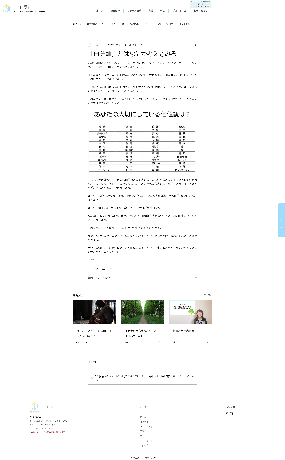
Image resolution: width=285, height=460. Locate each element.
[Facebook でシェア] (89, 269)
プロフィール (146, 441)
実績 (142, 431)
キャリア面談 (146, 426)
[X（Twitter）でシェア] (96, 269)
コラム (91, 259)
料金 (142, 436)
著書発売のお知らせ (96, 24)
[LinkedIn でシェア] (103, 269)
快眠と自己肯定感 (183, 330)
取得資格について (138, 24)
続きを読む (184, 24)
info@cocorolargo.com (48, 425)
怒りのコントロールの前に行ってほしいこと (93, 333)
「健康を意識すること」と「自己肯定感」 (141, 333)
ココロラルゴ (24, 7)
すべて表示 (207, 295)
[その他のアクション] (195, 44)
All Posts (77, 24)
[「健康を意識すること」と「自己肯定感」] (142, 312)
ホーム (143, 417)
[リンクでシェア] (110, 269)
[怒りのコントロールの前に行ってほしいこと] (94, 312)
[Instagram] (231, 413)
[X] (227, 413)
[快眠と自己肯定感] (190, 312)
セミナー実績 (118, 24)
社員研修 (144, 422)
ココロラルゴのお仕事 (163, 24)
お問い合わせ (146, 445)
